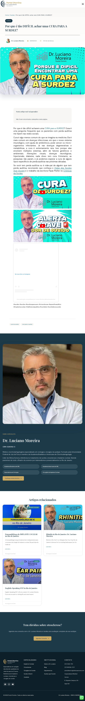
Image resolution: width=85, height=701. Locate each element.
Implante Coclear (29, 664)
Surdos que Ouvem (50, 674)
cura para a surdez (27, 324)
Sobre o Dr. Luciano (50, 664)
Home (7, 15)
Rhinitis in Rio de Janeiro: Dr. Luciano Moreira (61, 535)
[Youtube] (13, 684)
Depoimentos (48, 670)
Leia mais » (7, 549)
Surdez (12, 15)
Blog (45, 667)
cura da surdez (15, 324)
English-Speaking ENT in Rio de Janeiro (21, 588)
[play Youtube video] (42, 192)
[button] (82, 4)
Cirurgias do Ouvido (29, 670)
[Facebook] (5, 684)
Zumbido (26, 677)
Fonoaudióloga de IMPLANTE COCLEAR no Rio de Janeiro (21, 535)
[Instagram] (9, 684)
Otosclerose (27, 667)
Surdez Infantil (28, 674)
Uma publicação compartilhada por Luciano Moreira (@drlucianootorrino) (36, 299)
